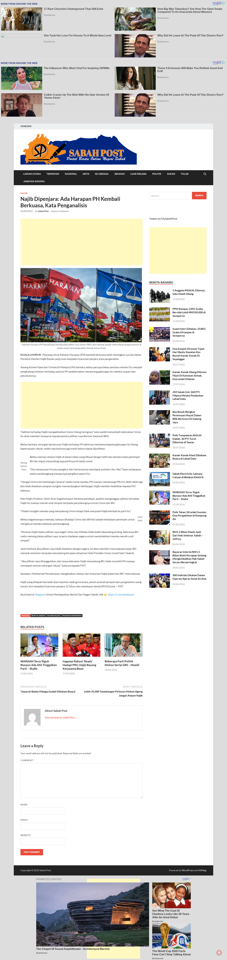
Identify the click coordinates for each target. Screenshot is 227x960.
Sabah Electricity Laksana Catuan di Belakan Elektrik (188, 475)
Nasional (71, 174)
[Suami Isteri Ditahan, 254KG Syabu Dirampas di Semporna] (159, 329)
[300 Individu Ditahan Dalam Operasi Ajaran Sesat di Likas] (159, 575)
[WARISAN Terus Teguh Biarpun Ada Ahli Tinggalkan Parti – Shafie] (39, 646)
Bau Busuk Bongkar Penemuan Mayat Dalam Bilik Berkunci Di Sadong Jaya (186, 417)
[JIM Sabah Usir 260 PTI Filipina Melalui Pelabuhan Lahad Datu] (159, 392)
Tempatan (53, 174)
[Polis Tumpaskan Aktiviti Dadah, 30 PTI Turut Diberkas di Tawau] (159, 435)
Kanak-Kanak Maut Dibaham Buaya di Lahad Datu (189, 457)
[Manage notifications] (219, 952)
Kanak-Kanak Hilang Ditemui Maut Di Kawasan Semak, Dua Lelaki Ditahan (189, 375)
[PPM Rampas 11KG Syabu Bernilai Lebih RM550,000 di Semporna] (159, 309)
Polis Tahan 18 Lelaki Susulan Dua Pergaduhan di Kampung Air (189, 515)
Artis (86, 174)
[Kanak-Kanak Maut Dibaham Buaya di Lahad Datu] (159, 455)
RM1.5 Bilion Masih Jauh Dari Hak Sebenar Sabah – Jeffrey (187, 535)
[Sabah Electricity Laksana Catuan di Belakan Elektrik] (159, 474)
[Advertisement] (81, 242)
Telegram (40, 594)
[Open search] (204, 174)
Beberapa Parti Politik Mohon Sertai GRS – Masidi (122, 663)
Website (25, 835)
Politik (156, 174)
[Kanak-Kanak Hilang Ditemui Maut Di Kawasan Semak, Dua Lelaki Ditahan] (159, 372)
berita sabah (38, 615)
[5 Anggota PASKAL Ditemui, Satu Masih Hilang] (159, 290)
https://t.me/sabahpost (121, 594)
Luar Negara (138, 174)
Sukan (171, 174)
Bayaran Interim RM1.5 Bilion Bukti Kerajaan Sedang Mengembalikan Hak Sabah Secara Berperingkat (189, 557)
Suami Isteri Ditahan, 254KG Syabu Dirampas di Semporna (189, 332)
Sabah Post (43, 211)
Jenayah (119, 174)
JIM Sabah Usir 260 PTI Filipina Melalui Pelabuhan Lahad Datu (187, 395)
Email (25, 820)
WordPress (187, 870)
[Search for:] (178, 195)
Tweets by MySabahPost (163, 218)
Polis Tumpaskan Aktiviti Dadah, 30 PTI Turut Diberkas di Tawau (186, 439)
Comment (27, 760)
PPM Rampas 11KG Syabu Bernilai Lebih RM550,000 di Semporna (189, 312)
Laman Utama (32, 174)
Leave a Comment (60, 211)
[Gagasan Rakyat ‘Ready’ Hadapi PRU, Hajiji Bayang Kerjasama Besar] (82, 646)
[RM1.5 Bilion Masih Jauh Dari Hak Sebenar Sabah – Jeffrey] (159, 532)
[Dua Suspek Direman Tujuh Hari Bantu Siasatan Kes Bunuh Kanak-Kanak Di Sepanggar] (159, 349)
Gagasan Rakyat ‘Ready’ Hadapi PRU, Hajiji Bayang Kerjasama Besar (79, 665)
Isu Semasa (102, 174)
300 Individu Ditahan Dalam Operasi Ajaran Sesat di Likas (189, 577)
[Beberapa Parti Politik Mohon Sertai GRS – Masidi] (124, 646)
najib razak (53, 615)
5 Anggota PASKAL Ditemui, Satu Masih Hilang (188, 292)
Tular (184, 174)
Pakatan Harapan (72, 615)
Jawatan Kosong (34, 181)
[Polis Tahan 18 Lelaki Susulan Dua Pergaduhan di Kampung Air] (159, 512)
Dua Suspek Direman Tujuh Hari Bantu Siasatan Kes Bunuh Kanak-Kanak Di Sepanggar (188, 354)
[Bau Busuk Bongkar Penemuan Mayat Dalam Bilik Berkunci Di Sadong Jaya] (159, 412)
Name (24, 804)
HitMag (202, 870)
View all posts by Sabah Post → (61, 717)
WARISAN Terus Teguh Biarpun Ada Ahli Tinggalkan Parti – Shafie (38, 665)
